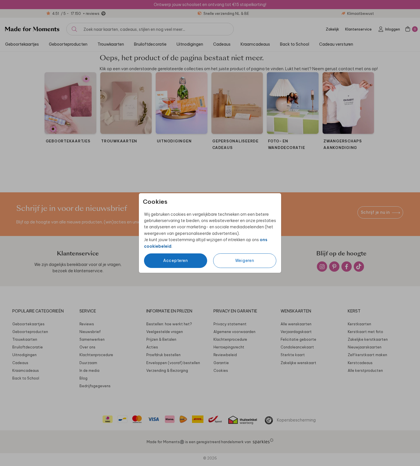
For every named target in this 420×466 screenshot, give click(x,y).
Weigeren (244, 260)
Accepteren (175, 260)
